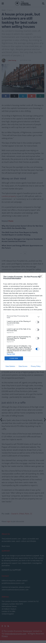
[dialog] (23, 321)
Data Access (23, 366)
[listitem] (23, 316)
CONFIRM (14, 358)
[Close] (42, 277)
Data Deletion (10, 366)
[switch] (37, 322)
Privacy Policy (36, 366)
